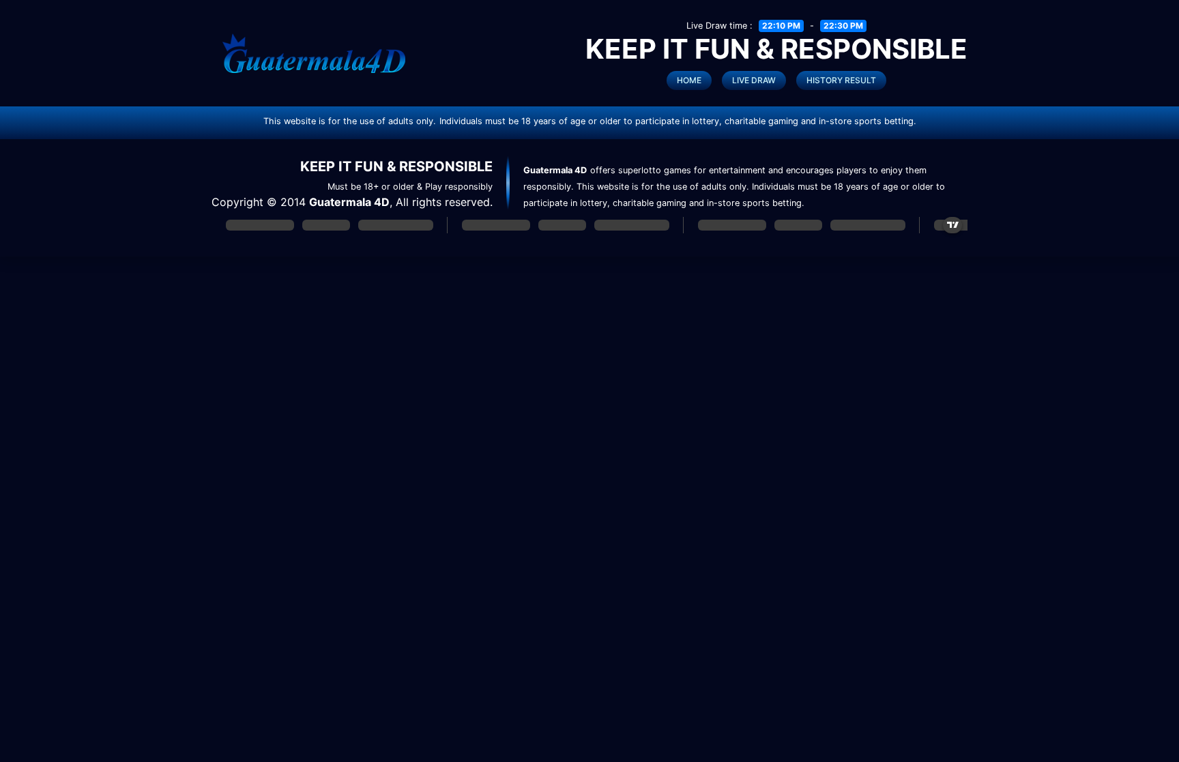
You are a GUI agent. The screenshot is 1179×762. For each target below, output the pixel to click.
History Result (841, 80)
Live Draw (754, 80)
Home (689, 80)
